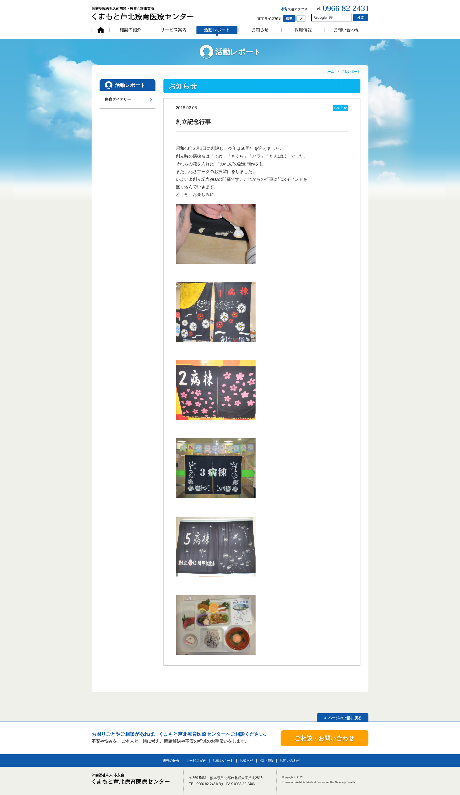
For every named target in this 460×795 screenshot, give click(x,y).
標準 (289, 18)
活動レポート (350, 71)
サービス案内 (196, 761)
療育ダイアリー (118, 99)
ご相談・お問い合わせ (325, 738)
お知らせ (340, 108)
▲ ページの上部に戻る (342, 718)
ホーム (329, 71)
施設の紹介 (171, 761)
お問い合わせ (290, 761)
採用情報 (266, 761)
